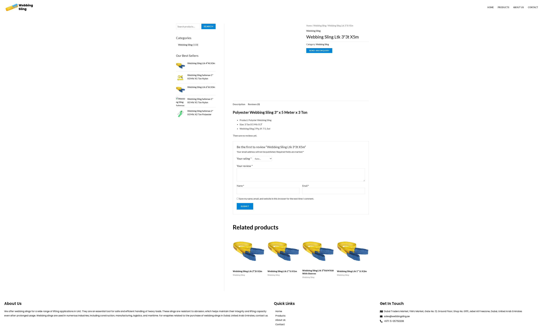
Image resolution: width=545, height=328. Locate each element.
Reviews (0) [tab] (254, 104)
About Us (518, 7)
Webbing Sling (319, 25)
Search (208, 26)
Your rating (244, 158)
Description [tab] (239, 104)
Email (305, 185)
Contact (533, 7)
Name (240, 185)
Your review (245, 166)
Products (503, 7)
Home (490, 7)
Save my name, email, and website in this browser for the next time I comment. (276, 198)
